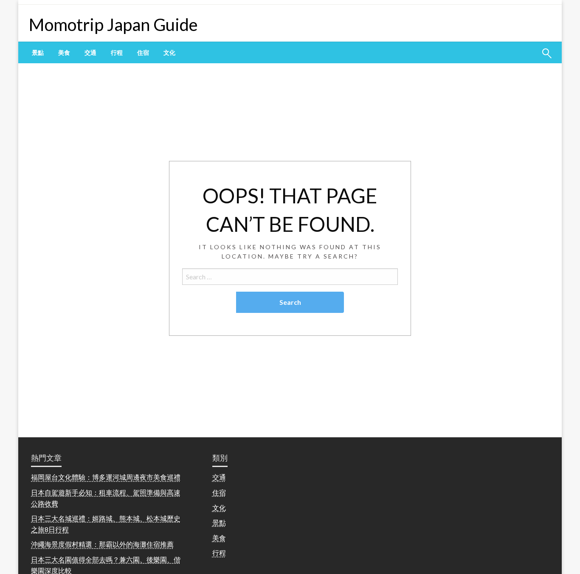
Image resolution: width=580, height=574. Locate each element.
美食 (64, 52)
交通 (90, 52)
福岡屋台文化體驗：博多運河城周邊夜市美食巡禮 (105, 477)
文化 (169, 52)
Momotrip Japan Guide (113, 24)
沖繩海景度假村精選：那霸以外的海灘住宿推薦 (102, 544)
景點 (38, 52)
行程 (117, 52)
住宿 (143, 52)
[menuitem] (38, 52)
